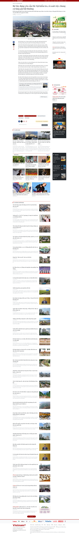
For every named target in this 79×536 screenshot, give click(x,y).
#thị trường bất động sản (41, 115)
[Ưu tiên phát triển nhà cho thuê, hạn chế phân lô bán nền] (44, 457)
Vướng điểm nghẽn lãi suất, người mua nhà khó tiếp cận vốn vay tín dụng (25, 329)
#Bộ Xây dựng (21, 115)
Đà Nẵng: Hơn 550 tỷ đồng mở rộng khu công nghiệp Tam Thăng (25, 268)
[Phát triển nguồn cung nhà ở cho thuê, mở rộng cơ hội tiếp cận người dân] (44, 426)
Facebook (14, 42)
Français (52, 0)
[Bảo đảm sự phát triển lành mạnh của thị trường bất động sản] (44, 447)
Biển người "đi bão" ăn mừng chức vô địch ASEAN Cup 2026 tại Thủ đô (59, 117)
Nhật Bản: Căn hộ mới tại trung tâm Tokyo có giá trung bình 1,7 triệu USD (25, 371)
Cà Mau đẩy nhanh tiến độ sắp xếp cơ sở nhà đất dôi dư (25, 278)
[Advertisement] (33, 105)
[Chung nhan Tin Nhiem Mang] (61, 527)
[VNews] (65, 521)
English (49, 0)
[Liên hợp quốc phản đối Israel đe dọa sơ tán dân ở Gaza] (63, 176)
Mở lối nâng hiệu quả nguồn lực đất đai (21, 288)
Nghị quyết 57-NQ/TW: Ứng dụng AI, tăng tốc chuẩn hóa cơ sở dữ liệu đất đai (25, 216)
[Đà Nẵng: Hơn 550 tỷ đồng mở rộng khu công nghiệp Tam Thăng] (44, 270)
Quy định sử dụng (38, 524)
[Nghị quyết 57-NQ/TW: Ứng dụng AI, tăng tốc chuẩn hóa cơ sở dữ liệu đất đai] (44, 218)
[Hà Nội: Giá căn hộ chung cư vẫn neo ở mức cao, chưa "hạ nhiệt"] (44, 135)
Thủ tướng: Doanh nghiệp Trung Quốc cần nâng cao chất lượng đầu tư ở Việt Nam (59, 133)
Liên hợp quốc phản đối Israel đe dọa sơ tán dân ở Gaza (56, 175)
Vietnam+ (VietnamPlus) (20, 0)
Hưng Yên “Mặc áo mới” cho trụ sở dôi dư (22, 257)
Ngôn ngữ (48, 524)
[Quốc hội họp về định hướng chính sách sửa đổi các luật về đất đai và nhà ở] (44, 477)
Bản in (14, 47)
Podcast (57, 154)
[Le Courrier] (55, 521)
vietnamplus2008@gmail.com (36, 530)
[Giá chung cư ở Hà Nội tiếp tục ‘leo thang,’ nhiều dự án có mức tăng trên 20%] (31, 135)
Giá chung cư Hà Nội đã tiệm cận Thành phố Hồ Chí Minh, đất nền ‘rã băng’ (30, 84)
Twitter (14, 44)
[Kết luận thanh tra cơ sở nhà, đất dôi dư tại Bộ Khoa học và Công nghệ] (44, 341)
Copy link (14, 49)
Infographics (57, 85)
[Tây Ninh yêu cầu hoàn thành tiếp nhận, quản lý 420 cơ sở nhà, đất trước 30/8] (44, 239)
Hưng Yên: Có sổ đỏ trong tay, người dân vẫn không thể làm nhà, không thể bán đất (59, 38)
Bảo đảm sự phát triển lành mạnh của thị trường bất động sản (24, 444)
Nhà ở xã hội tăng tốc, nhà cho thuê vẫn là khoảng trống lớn (25, 381)
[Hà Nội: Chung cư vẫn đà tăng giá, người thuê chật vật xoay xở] (19, 135)
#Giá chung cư (21, 117)
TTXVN (52, 524)
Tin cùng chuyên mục (19, 202)
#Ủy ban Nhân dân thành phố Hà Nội (30, 115)
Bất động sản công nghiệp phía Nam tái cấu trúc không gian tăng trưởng (25, 496)
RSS (42, 524)
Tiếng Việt (46, 0)
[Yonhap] (41, 521)
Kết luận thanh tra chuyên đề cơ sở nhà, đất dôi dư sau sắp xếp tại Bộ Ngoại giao (25, 350)
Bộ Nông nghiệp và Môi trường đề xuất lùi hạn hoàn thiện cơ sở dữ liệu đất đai (59, 32)
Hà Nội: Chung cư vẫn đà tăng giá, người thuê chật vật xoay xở (19, 142)
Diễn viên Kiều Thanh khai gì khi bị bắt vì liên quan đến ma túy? (56, 158)
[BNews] (18, 521)
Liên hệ (64, 524)
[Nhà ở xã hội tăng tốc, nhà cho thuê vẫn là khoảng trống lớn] (44, 384)
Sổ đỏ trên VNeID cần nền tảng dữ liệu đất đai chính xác (25, 486)
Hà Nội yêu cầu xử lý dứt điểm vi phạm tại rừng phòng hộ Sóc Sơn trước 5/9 (25, 392)
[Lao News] (26, 521)
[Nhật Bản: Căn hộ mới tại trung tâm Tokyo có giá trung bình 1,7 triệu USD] (44, 373)
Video (56, 104)
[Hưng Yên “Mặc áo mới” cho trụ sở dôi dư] (44, 260)
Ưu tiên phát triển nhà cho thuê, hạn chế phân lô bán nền (25, 454)
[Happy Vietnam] (34, 521)
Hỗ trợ (45, 524)
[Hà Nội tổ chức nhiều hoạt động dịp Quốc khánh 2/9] (59, 91)
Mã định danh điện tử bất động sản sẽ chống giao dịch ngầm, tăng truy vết (25, 434)
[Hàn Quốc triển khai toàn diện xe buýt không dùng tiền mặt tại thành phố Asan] (63, 167)
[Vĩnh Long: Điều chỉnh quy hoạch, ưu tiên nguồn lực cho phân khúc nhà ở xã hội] (44, 467)
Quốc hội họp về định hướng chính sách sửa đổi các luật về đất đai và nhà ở (25, 475)
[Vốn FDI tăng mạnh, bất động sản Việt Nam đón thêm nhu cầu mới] (44, 207)
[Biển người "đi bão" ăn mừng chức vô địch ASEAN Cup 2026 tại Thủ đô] (59, 110)
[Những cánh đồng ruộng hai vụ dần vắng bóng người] (44, 321)
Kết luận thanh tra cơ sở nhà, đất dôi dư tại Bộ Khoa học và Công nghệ (25, 339)
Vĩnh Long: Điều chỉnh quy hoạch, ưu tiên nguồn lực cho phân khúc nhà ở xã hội (25, 465)
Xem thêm (31, 516)
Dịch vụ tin (55, 524)
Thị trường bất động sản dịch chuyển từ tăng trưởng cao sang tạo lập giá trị (25, 226)
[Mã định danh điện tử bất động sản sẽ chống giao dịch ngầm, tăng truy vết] (44, 436)
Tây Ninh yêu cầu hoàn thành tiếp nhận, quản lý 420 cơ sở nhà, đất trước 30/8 (25, 237)
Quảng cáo (60, 524)
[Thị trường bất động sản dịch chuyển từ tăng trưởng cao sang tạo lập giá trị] (44, 229)
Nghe (56, 170)
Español (55, 0)
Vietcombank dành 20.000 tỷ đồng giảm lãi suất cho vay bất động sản (25, 247)
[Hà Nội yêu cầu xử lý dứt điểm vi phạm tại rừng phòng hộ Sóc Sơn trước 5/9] (44, 394)
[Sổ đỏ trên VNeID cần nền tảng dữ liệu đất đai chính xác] (44, 488)
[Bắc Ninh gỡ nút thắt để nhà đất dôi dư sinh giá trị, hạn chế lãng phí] (44, 363)
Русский (60, 0)
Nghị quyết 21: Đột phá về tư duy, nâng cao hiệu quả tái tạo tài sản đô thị (59, 43)
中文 (57, 0)
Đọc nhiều (56, 29)
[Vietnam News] (48, 521)
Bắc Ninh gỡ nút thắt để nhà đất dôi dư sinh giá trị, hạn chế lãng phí (25, 360)
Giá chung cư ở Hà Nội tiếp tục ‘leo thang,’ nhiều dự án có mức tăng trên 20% (31, 142)
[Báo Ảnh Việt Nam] (61, 521)
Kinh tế (14, 3)
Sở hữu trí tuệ (32, 524)
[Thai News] (29, 521)
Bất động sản (19, 3)
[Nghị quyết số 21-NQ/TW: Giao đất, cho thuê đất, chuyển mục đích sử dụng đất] (44, 509)
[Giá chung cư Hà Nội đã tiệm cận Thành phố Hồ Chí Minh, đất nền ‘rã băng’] (45, 85)
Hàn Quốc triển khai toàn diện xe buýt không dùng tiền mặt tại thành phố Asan (56, 167)
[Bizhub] (23, 521)
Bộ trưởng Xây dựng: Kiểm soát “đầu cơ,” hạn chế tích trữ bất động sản (25, 298)
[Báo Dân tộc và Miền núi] (14, 521)
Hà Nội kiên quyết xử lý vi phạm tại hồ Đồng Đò (59, 53)
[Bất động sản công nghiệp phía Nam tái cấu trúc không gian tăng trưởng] (44, 499)
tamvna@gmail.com (51, 528)
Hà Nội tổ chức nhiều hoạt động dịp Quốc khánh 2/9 (59, 98)
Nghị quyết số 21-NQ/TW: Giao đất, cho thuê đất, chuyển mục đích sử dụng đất (25, 507)
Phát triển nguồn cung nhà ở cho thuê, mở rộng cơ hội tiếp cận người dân (25, 424)
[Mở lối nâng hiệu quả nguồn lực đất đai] (44, 291)
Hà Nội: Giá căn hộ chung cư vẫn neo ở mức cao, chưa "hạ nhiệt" (44, 142)
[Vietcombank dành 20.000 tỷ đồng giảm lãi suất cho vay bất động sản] (44, 250)
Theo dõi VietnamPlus (39, 121)
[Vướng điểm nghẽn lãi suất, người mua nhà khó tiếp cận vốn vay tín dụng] (44, 331)
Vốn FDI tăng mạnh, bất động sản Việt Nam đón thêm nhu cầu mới (25, 205)
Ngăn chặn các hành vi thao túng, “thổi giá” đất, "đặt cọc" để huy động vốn (25, 309)
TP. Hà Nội (27, 117)
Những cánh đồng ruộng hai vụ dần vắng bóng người (24, 318)
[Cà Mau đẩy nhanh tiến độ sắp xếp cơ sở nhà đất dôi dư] (44, 280)
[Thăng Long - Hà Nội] (61, 0)
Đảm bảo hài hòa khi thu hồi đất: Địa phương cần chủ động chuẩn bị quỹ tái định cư (24, 403)
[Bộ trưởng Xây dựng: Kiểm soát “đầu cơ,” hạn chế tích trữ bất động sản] (44, 301)
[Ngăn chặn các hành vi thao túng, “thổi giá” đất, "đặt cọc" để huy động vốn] (44, 311)
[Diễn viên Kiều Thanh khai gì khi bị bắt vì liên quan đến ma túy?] (63, 158)
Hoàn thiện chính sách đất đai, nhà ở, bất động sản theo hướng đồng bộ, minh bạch (25, 413)
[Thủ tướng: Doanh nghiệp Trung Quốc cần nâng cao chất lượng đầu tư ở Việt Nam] (59, 126)
